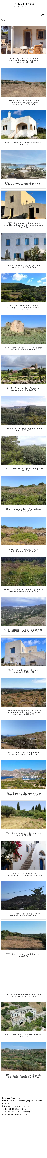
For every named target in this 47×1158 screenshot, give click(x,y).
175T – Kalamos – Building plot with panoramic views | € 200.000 (23, 631)
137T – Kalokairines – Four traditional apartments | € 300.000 (23, 874)
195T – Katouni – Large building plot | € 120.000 (23, 469)
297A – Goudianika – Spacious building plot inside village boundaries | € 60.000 (23, 102)
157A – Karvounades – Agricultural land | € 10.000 (23, 834)
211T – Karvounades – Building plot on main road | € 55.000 (23, 348)
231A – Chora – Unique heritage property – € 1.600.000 (23, 266)
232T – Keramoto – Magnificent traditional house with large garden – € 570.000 (23, 225)
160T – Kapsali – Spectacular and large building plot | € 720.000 (23, 794)
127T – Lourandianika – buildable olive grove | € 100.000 (23, 995)
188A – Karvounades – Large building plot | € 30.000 (23, 550)
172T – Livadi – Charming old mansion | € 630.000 (23, 671)
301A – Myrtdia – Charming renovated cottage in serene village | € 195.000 (23, 60)
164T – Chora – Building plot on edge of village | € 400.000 (23, 753)
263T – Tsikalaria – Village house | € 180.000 (23, 143)
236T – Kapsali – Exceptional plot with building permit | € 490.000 (23, 184)
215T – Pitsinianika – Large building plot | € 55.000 (23, 429)
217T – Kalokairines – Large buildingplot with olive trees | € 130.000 (23, 307)
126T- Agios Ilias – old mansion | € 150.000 (23, 1035)
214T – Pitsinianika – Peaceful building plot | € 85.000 (23, 389)
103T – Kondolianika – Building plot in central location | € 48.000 (24, 1076)
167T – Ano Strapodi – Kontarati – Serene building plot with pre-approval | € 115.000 (23, 712)
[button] (43, 14)
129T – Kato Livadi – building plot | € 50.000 (23, 955)
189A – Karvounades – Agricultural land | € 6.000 (23, 510)
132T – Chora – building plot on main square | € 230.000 (23, 915)
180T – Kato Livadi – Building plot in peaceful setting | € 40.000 (23, 590)
